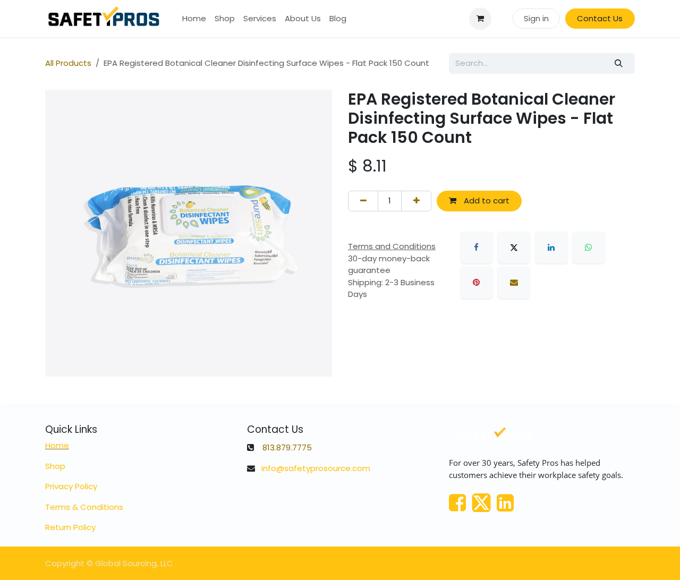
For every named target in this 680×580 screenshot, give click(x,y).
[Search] (619, 63)
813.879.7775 (287, 447)
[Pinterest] (476, 282)
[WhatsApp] (589, 247)
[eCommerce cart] (480, 18)
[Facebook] (476, 247)
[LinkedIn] (551, 247)
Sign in (536, 18)
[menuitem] (194, 18)
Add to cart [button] (485, 200)
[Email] (514, 282)
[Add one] (416, 201)
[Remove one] (363, 201)
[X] (514, 247)
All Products (68, 63)
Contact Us (600, 18)
